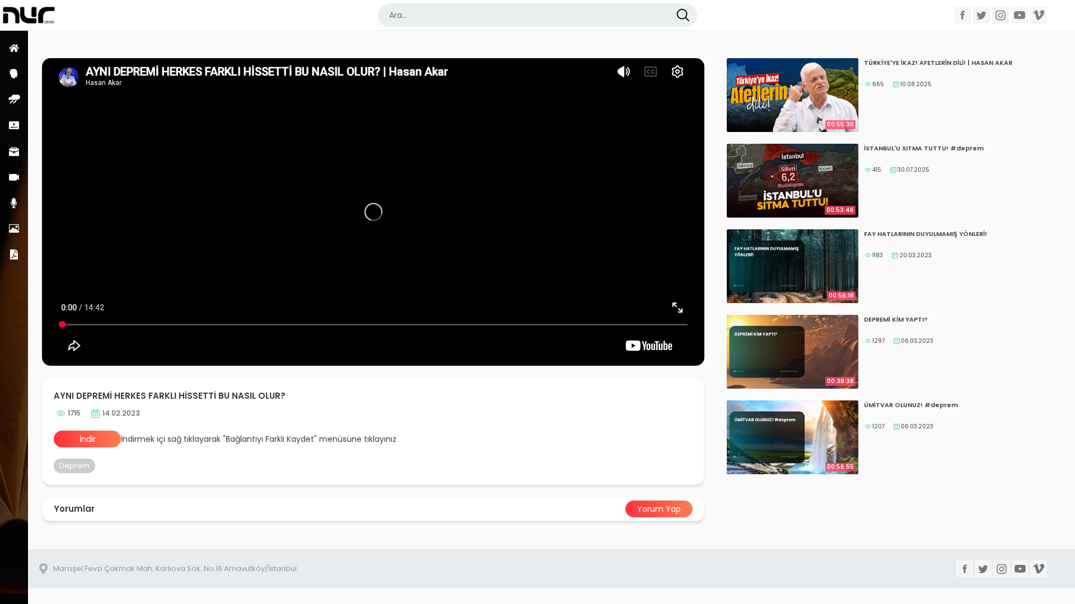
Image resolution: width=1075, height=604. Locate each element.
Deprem (74, 465)
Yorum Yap (659, 509)
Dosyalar (14, 254)
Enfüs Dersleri (14, 99)
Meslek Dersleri (14, 151)
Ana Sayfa (14, 47)
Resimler (14, 228)
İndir (88, 439)
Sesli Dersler (14, 202)
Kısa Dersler (14, 125)
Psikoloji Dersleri (14, 73)
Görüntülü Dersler (14, 177)
